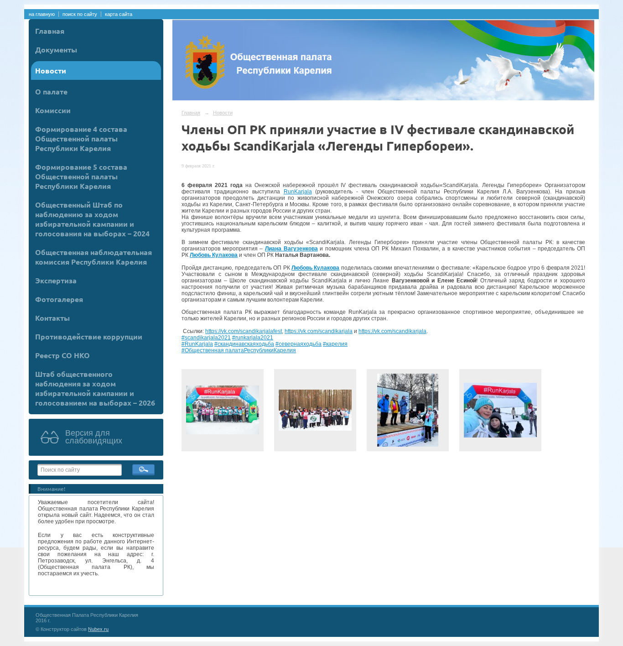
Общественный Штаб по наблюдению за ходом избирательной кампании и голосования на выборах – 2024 (92, 219)
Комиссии (53, 110)
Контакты (52, 318)
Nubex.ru (98, 629)
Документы (56, 49)
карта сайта (118, 14)
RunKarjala (298, 191)
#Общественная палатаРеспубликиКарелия (239, 350)
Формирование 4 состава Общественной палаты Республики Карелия (81, 138)
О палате (51, 91)
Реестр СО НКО (62, 355)
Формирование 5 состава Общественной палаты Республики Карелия (81, 176)
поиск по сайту (79, 14)
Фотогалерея (59, 299)
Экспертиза (56, 280)
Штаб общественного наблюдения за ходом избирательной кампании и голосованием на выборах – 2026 (95, 388)
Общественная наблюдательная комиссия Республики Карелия (93, 256)
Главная (49, 31)
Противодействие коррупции (88, 336)
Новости (50, 70)
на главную (42, 14)
